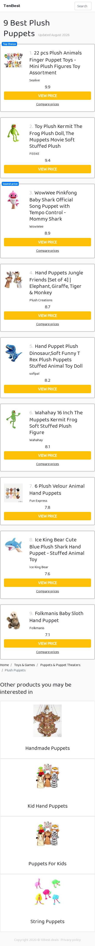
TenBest (11, 6)
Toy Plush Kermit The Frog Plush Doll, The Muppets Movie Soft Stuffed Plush (55, 136)
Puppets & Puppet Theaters (60, 664)
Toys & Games (24, 664)
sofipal (34, 373)
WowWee (36, 226)
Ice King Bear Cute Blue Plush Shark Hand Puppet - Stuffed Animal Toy (56, 549)
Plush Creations (40, 300)
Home (4, 664)
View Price (47, 96)
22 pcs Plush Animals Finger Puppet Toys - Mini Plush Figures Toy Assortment (55, 62)
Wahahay (36, 439)
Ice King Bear (38, 567)
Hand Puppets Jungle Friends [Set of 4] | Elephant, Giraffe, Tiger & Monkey (56, 282)
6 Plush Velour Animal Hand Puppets (57, 489)
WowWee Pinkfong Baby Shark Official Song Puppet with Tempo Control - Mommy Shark (53, 206)
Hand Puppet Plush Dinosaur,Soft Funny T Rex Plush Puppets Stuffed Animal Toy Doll (56, 356)
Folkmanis (36, 627)
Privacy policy (71, 939)
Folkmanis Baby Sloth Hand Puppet (56, 616)
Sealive (34, 80)
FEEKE (34, 153)
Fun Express (38, 500)
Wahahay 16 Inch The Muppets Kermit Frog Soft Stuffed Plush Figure (56, 422)
